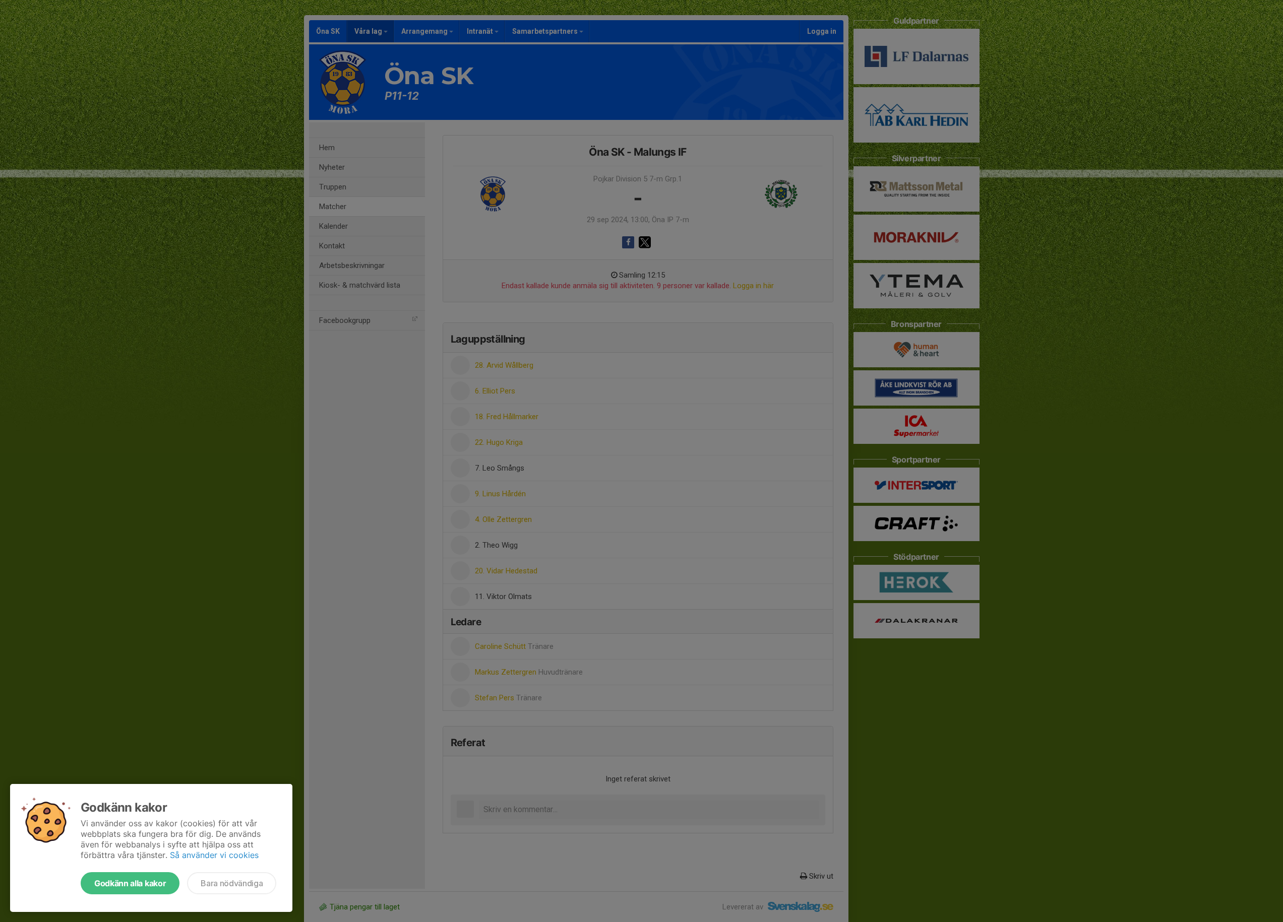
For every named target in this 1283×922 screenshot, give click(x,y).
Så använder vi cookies (214, 855)
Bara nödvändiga (232, 883)
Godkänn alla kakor (130, 883)
